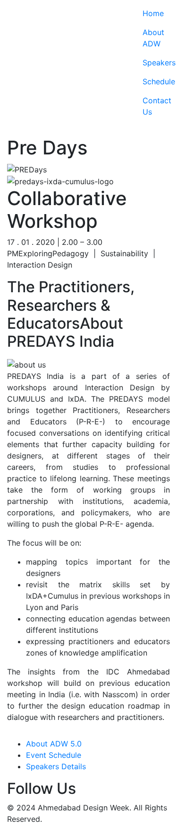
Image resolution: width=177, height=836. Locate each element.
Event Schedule (53, 755)
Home (149, 13)
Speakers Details (56, 766)
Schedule (149, 81)
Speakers (149, 62)
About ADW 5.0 (54, 743)
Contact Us (149, 106)
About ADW (149, 37)
